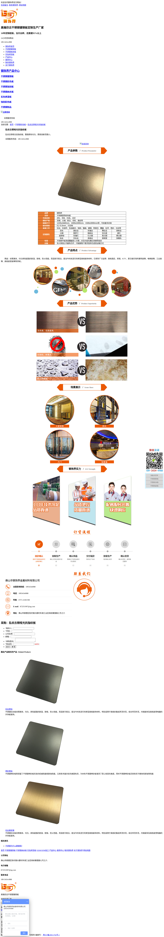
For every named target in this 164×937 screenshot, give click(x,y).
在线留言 (4, 5)
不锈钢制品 (6, 107)
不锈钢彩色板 (7, 81)
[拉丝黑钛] (40, 707)
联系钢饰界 (13, 5)
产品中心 (8, 57)
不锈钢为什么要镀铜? (13, 846)
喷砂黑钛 (8, 771)
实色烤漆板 (9, 54)
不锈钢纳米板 (10, 52)
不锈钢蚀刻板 (7, 86)
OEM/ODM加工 (43, 850)
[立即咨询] (5, 112)
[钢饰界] (9, 22)
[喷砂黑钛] (40, 769)
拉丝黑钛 (8, 709)
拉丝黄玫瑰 (9, 830)
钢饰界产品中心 (10, 70)
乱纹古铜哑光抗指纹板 (37, 125)
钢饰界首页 (9, 46)
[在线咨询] (84, 144)
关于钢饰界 (9, 65)
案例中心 (8, 60)
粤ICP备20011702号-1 (51, 935)
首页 (11, 125)
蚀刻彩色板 (6, 102)
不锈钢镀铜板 (10, 49)
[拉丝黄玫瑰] (40, 828)
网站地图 (22, 5)
